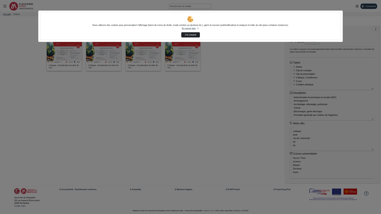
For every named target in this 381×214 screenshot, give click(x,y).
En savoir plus (189, 28)
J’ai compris (190, 35)
